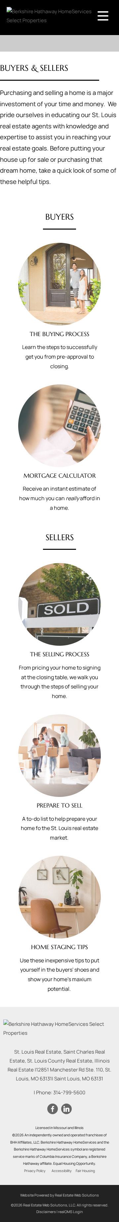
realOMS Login (70, 1211)
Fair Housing (85, 1170)
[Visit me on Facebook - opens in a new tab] (53, 1109)
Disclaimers (46, 1211)
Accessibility (62, 1170)
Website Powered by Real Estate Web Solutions (59, 1195)
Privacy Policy (35, 1170)
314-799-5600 (69, 1092)
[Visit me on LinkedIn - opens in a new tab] (66, 1109)
